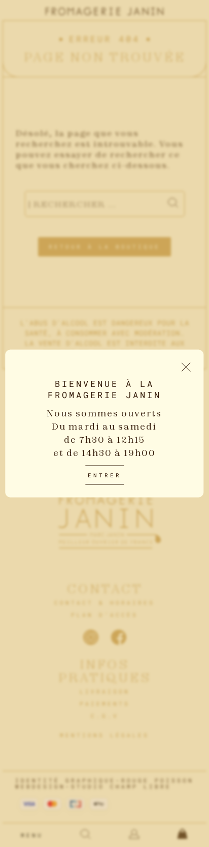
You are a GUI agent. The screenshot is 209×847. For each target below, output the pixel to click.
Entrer (104, 475)
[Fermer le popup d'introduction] (186, 367)
